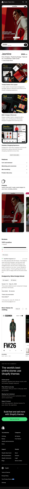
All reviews (5, 254)
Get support (6, 280)
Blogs (3, 460)
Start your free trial (14, 419)
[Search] (23, 2)
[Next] (26, 309)
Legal (16, 458)
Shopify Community (6, 458)
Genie (8, 57)
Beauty (3, 438)
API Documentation (6, 455)
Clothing (4, 436)
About (16, 453)
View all (18, 308)
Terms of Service (6, 472)
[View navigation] (26, 2)
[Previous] (23, 309)
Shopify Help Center (6, 453)
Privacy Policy (5, 475)
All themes (13, 280)
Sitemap (4, 482)
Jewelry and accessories (8, 441)
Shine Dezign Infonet (8, 60)
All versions (12, 291)
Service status (18, 460)
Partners (17, 455)
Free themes (18, 438)
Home (3, 444)
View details (5, 291)
